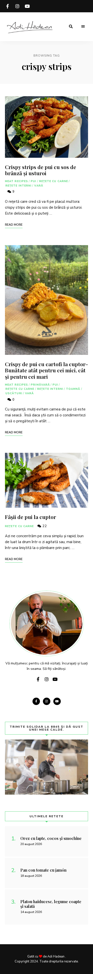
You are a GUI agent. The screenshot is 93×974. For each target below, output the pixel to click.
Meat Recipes (16, 181)
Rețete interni (18, 186)
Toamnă (73, 389)
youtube (27, 6)
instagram (17, 6)
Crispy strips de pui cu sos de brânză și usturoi (40, 169)
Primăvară (40, 385)
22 (44, 526)
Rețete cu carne (53, 181)
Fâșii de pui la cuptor (30, 516)
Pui (33, 181)
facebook (7, 6)
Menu (83, 26)
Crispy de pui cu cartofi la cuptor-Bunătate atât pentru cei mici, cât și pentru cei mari (46, 370)
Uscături (13, 393)
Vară (38, 186)
